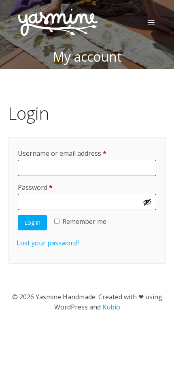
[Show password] (147, 202)
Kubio (111, 307)
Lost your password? (48, 242)
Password (48, 187)
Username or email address (75, 153)
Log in (32, 222)
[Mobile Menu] (151, 22)
